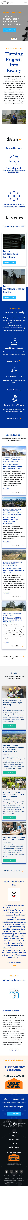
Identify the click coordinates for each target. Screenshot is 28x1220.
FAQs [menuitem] (14, 1136)
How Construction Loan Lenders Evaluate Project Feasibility (12, 703)
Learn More (9, 262)
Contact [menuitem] (14, 1132)
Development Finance (15, 459)
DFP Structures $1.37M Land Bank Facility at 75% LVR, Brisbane (12, 620)
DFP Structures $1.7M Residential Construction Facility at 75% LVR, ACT (12, 466)
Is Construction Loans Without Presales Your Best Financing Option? (13, 794)
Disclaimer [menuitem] (14, 1143)
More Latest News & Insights (12, 657)
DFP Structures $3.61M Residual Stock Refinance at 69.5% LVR (13, 570)
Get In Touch (14, 1113)
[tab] (12, 965)
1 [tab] (12, 38)
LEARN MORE (10, 30)
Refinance (17, 514)
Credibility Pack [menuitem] (14, 1147)
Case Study (7, 458)
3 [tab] (15, 38)
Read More (16, 492)
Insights (6, 461)
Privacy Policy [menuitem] (14, 1139)
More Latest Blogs (12, 871)
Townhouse (14, 461)
